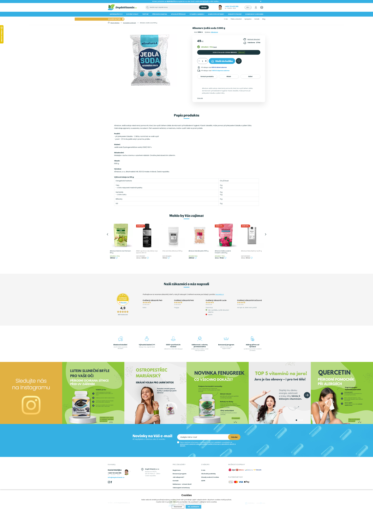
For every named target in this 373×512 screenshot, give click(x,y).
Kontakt (256, 19)
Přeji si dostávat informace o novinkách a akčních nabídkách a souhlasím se (208, 444)
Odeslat (234, 437)
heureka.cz (219, 294)
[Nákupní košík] (261, 7)
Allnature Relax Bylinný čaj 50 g (251, 251)
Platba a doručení (236, 19)
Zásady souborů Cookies (210, 477)
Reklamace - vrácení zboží (182, 484)
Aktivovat (241, 52)
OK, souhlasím (193, 507)
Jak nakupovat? (178, 477)
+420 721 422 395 (231, 6)
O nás (226, 19)
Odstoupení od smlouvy (181, 488)
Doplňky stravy (132, 14)
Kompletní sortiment (216, 14)
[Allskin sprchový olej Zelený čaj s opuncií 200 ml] (147, 236)
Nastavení (178, 507)
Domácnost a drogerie (254, 14)
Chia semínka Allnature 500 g (172, 251)
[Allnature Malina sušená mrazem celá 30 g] (226, 236)
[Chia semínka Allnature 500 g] (173, 236)
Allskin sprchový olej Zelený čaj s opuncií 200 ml (147, 252)
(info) (215, 47)
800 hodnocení (123, 314)
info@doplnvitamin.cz (116, 477)
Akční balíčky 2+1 (116, 14)
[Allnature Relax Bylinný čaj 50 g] (252, 236)
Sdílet (250, 76)
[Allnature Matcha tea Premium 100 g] (121, 236)
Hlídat (229, 76)
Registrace (177, 470)
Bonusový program (179, 474)
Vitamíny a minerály (197, 14)
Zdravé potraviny (235, 14)
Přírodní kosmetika (159, 14)
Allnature (214, 32)
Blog (263, 19)
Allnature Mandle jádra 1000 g (198, 251)
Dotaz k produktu (207, 76)
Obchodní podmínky (208, 474)
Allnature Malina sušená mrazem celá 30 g (223, 252)
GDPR (203, 481)
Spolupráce (247, 19)
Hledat (203, 7)
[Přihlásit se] (256, 7)
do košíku (224, 60)
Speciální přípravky (178, 14)
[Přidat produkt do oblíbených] (117, 258)
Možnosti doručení (254, 39)
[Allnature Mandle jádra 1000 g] (200, 236)
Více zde (200, 98)
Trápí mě (145, 14)
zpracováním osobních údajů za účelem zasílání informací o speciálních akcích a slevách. (208, 445)
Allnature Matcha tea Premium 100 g (120, 252)
